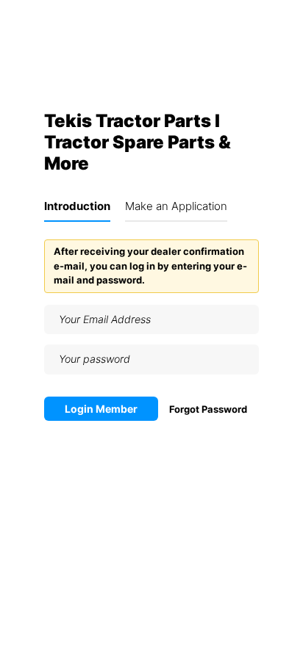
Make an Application (176, 206)
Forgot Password (208, 409)
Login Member (101, 408)
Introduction (77, 206)
